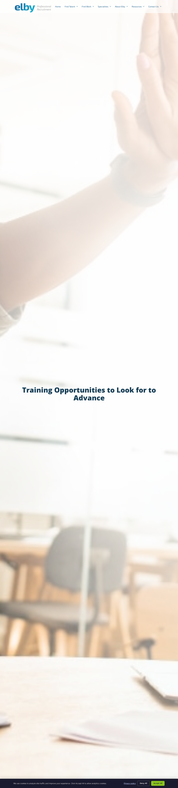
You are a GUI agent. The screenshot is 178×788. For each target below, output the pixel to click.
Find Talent (72, 7)
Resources (139, 7)
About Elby (122, 7)
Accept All (158, 783)
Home (59, 7)
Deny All (143, 783)
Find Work (89, 7)
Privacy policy (130, 783)
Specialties (105, 7)
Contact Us (155, 7)
